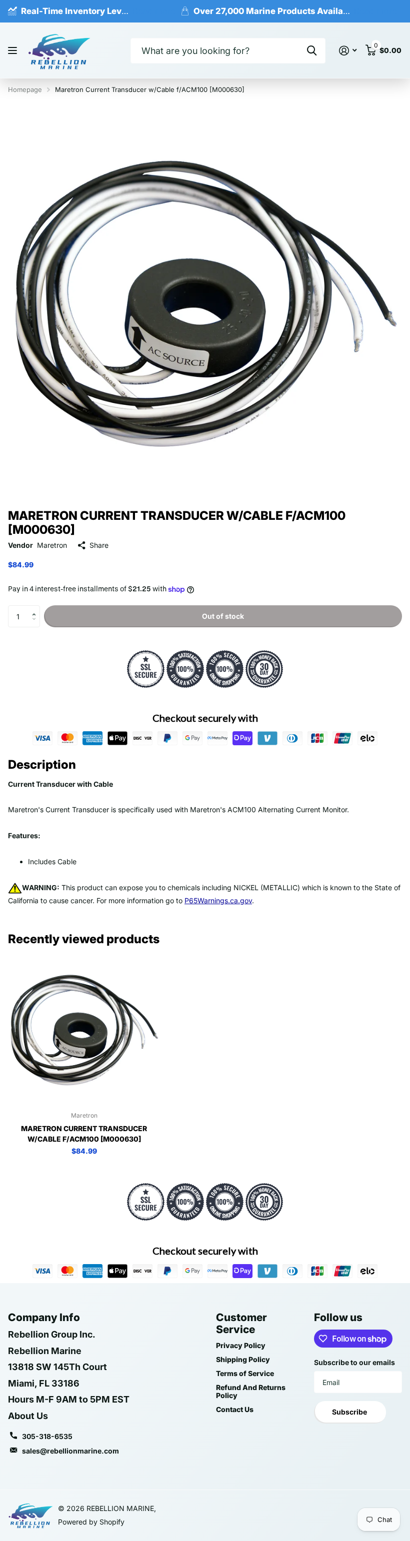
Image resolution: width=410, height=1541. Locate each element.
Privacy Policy (241, 1345)
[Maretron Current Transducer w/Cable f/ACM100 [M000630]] (84, 1028)
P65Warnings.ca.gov (218, 900)
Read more (154, 11)
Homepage (25, 89)
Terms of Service (245, 1373)
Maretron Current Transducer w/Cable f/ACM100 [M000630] (84, 1133)
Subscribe (350, 1412)
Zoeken (312, 50)
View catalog (14, 50)
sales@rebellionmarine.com (70, 1451)
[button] (36, 608)
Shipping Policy (243, 1359)
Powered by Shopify (91, 1522)
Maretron (52, 545)
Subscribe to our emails (354, 1362)
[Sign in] (347, 50)
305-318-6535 (47, 1436)
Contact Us (235, 1409)
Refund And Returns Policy (251, 1391)
